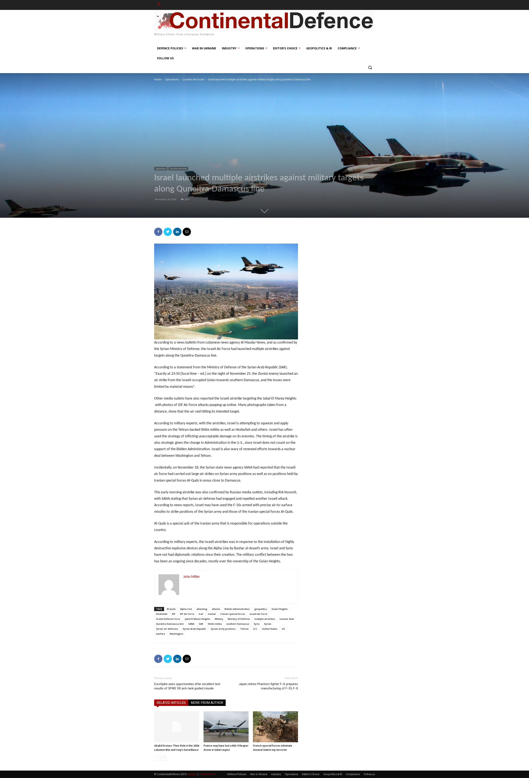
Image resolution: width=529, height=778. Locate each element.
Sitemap (192, 774)
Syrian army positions (223, 628)
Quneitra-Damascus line (170, 623)
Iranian (212, 613)
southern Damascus (237, 623)
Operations (172, 79)
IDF (173, 613)
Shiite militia (215, 623)
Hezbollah (161, 613)
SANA (191, 623)
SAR (201, 623)
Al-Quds (171, 608)
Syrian (267, 623)
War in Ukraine (258, 774)
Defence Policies (236, 774)
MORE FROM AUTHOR (207, 703)
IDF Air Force (187, 613)
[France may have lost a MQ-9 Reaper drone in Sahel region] (226, 726)
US (283, 628)
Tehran (244, 628)
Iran (201, 613)
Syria (257, 623)
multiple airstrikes (264, 618)
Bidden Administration (237, 608)
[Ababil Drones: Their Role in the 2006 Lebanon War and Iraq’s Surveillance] (176, 726)
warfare (160, 633)
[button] (159, 5)
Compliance (353, 774)
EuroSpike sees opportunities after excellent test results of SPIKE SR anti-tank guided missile (187, 686)
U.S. (255, 628)
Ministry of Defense (239, 618)
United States (269, 628)
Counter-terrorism (193, 79)
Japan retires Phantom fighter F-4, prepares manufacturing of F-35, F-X (268, 686)
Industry (276, 774)
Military (219, 618)
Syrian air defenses (167, 628)
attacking (202, 608)
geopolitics (260, 608)
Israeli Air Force (258, 613)
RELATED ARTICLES (171, 703)
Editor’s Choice (310, 774)
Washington (176, 633)
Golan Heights (280, 608)
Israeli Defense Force (168, 618)
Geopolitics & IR (332, 774)
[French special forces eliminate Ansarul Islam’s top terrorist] (275, 726)
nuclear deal (287, 618)
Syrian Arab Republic (194, 628)
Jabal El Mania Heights (197, 618)
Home (157, 79)
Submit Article (207, 774)
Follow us (369, 774)
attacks (216, 608)
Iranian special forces (232, 613)
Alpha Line (186, 608)
